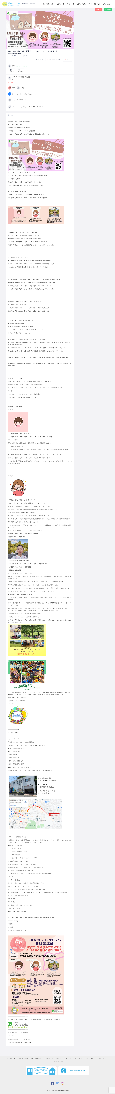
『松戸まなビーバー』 (14, 613)
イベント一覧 (70, 4)
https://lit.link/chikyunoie (15, 704)
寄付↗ (81, 1058)
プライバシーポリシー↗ (56, 1061)
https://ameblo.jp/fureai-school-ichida (19, 1042)
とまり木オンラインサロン (19, 858)
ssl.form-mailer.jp (13, 921)
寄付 (90, 4)
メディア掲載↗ (90, 1058)
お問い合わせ (106, 4)
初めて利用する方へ (48, 4)
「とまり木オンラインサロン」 (17, 873)
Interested (41, 60)
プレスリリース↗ (103, 1058)
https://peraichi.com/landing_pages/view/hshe (22, 397)
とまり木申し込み (82, 4)
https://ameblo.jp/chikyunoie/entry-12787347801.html (28, 107)
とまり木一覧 (60, 4)
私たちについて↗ (71, 1058)
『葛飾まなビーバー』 (14, 617)
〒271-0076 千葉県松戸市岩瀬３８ (21, 78)
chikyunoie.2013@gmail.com (20, 100)
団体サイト (97, 4)
